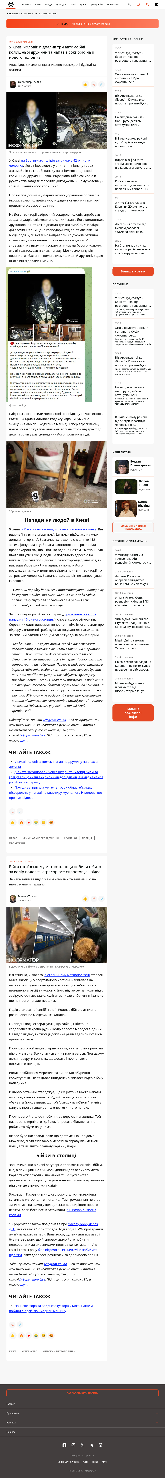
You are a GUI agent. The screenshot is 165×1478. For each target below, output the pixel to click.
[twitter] (82, 1445)
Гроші (73, 4)
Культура (61, 4)
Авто (104, 1461)
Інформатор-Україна (68, 1461)
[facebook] (64, 1445)
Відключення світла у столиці (91, 24)
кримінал (70, 838)
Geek (85, 1461)
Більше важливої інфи (133, 713)
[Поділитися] (94, 84)
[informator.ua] (10, 4)
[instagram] (73, 1445)
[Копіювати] (101, 84)
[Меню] (157, 4)
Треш (83, 4)
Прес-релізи (96, 4)
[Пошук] (148, 4)
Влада (48, 4)
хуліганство (29, 1351)
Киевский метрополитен (59, 1351)
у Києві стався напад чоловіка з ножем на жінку (58, 529)
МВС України (17, 843)
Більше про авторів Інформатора (133, 527)
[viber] (100, 1445)
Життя (37, 4)
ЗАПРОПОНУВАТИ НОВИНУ (82, 1393)
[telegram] (91, 1445)
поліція (87, 838)
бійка (12, 1351)
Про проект (113, 4)
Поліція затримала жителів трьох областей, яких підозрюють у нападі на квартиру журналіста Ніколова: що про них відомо (55, 792)
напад (13, 838)
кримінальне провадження (41, 838)
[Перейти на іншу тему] (139, 4)
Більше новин (133, 271)
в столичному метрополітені (67, 975)
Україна (26, 4)
